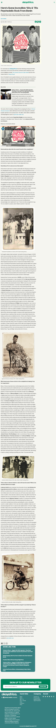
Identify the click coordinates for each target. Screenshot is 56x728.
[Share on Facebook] (36, 22)
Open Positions (37, 700)
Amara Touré (12, 74)
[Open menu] (2, 2)
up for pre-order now (18, 114)
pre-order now (10, 638)
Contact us (36, 696)
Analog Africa (13, 68)
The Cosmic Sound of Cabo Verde (20, 72)
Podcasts (22, 703)
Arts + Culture (23, 700)
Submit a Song (37, 699)
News (21, 696)
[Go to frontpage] (28, 2)
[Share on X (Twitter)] (38, 22)
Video (21, 702)
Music (21, 698)
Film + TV (22, 699)
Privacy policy (37, 698)
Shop (21, 704)
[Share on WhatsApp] (40, 22)
